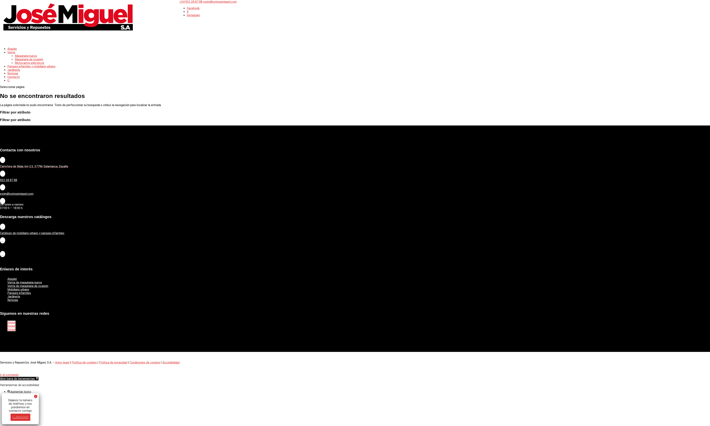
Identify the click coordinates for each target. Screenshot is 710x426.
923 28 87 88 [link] (8, 180)
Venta (11, 52)
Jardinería (13, 296)
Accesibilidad (171, 362)
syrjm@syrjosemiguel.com (16, 194)
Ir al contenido (9, 375)
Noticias (12, 300)
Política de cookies (84, 362)
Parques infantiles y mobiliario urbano (31, 66)
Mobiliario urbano (18, 289)
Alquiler (12, 279)
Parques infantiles (19, 293)
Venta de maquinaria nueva (24, 282)
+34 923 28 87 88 (190, 2)
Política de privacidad (113, 362)
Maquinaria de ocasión (29, 59)
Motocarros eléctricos (29, 63)
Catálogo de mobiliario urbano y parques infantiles (32, 233)
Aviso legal (62, 362)
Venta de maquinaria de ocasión (27, 286)
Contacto (13, 77)
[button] (19, 378)
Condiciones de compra (145, 362)
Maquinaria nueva (26, 56)
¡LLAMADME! (20, 417)
